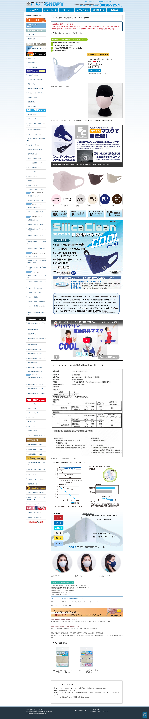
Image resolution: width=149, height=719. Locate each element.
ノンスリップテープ (33, 504)
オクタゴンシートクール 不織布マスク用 (36, 268)
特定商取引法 (31, 39)
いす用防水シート (32, 97)
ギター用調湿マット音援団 (35, 444)
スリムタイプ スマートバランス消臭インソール (35, 498)
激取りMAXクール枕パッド (35, 371)
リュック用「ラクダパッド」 (35, 149)
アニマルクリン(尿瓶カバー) (35, 79)
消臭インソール (32, 408)
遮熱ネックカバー (32, 58)
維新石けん (31, 181)
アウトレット (66, 10)
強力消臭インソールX (33, 196)
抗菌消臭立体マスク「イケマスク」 (35, 236)
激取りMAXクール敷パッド (35, 367)
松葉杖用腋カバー (32, 102)
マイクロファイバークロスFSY (36, 479)
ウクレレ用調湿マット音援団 (35, 449)
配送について (31, 34)
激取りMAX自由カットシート (35, 349)
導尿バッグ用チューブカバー (35, 88)
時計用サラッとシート (34, 207)
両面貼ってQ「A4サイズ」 (35, 517)
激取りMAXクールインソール (35, 384)
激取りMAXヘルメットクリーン (36, 358)
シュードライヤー (32, 171)
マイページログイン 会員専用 (33, 25)
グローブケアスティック (34, 134)
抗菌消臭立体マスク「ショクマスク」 (36, 242)
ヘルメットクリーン (33, 413)
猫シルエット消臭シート (34, 158)
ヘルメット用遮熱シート (34, 297)
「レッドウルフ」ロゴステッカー (37, 435)
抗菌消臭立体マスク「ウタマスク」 (35, 249)
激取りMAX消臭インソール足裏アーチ (36, 394)
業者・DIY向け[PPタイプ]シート (36, 49)
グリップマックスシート (34, 75)
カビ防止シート (32, 114)
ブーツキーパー (32, 421)
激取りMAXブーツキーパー (35, 353)
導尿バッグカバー (32, 84)
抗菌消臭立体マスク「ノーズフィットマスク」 (36, 230)
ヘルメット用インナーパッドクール (36, 282)
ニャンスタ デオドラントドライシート (35, 124)
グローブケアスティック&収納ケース (35, 139)
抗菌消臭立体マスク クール (35, 224)
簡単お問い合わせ (98, 10)
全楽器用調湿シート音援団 (35, 454)
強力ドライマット (32, 430)
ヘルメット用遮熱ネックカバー (36, 301)
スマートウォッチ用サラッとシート (36, 212)
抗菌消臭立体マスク (33, 220)
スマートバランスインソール (35, 492)
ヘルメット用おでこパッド (35, 288)
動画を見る (114, 10)
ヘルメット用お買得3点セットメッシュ (35, 307)
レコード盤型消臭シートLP (35, 167)
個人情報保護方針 (81, 710)
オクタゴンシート (32, 256)
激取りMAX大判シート (34, 345)
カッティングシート (50, 10)
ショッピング (34, 10)
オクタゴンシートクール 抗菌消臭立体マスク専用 (36, 261)
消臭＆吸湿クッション (34, 154)
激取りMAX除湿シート (34, 362)
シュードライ (31, 426)
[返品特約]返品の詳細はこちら (97, 73)
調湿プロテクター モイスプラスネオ (35, 463)
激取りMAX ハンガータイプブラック (35, 324)
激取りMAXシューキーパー (35, 334)
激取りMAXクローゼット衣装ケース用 (36, 339)
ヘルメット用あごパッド (34, 292)
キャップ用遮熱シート (34, 67)
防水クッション (32, 106)
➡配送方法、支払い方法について (100, 711)
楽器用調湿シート (32, 484)
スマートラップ (32, 119)
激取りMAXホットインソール (35, 388)
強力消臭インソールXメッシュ (36, 200)
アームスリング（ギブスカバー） (37, 93)
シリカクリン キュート (34, 185)
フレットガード (32, 474)
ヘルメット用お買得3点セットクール (35, 313)
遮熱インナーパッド (33, 62)
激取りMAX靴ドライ (33, 329)
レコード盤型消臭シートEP (35, 163)
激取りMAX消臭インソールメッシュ (36, 378)
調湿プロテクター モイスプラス (36, 469)
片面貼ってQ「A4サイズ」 (35, 512)
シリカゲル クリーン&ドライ (36, 189)
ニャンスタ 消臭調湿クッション (36, 129)
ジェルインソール (32, 176)
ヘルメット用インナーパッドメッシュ (36, 276)
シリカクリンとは (82, 10)
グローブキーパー (32, 417)
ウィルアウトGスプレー (34, 145)
